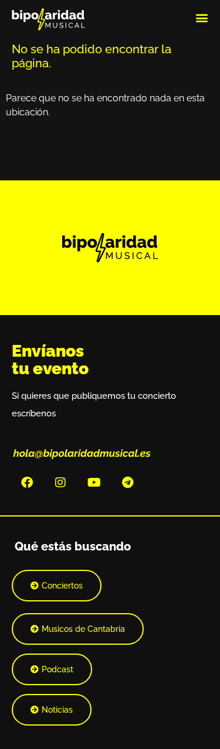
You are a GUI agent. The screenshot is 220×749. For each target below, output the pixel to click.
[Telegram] (127, 482)
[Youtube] (94, 482)
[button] (202, 17)
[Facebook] (27, 482)
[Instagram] (60, 482)
